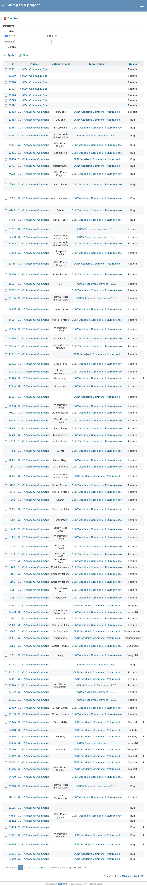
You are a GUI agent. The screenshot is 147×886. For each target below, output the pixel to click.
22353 (12, 243)
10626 (12, 95)
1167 (12, 567)
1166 (12, 573)
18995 (12, 743)
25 (75, 867)
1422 (12, 554)
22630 (12, 237)
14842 (12, 755)
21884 (12, 127)
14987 (12, 144)
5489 (12, 428)
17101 (12, 699)
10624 (12, 105)
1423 (12, 546)
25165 (12, 807)
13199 (12, 714)
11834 (12, 386)
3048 (12, 491)
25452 (12, 820)
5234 (12, 434)
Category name (61, 63)
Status (12, 35)
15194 (12, 298)
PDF (141, 876)
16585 (12, 736)
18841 (12, 678)
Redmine (62, 884)
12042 (12, 371)
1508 (12, 537)
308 (12, 597)
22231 (12, 853)
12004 (12, 762)
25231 (12, 229)
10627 (12, 88)
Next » (41, 867)
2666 (12, 637)
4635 (12, 441)
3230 (12, 475)
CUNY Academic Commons (33, 111)
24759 (12, 776)
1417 (12, 560)
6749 (12, 210)
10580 (12, 612)
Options (12, 47)
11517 (12, 396)
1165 (12, 581)
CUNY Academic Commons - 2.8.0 (96, 135)
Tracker (133, 63)
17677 (12, 605)
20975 (12, 722)
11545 (12, 768)
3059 (12, 645)
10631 (12, 69)
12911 (12, 354)
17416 (12, 685)
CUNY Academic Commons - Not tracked (97, 111)
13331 (12, 152)
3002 (12, 499)
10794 (12, 165)
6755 (12, 815)
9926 (12, 173)
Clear (25, 55)
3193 (12, 485)
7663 (12, 184)
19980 (12, 274)
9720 (12, 412)
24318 (12, 730)
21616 (12, 786)
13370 (12, 707)
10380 (12, 406)
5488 (12, 219)
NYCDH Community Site (33, 69)
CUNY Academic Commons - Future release (97, 127)
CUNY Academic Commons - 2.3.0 (96, 283)
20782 (12, 664)
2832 (12, 509)
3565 (12, 631)
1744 (12, 529)
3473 (12, 796)
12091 (12, 363)
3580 (12, 460)
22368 (12, 119)
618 (12, 589)
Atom (128, 876)
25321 (12, 835)
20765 (12, 263)
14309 (12, 309)
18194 (12, 283)
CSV (135, 876)
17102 (12, 691)
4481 (12, 450)
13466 (12, 338)
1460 (12, 618)
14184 (12, 319)
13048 (12, 346)
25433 (12, 827)
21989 (12, 858)
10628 (12, 82)
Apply (11, 55)
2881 (12, 624)
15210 (12, 749)
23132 (12, 672)
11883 (12, 111)
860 (12, 655)
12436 (12, 159)
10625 (12, 100)
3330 (12, 466)
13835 (12, 329)
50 (79, 867)
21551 (12, 135)
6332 (12, 420)
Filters (11, 31)
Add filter (9, 41)
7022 (12, 198)
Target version (97, 63)
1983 (12, 519)
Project (34, 63)
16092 (12, 290)
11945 (12, 378)
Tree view (13, 18)
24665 (12, 844)
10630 (12, 75)
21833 (12, 252)
